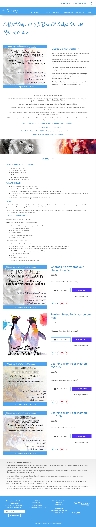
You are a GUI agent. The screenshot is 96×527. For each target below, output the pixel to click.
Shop (47, 12)
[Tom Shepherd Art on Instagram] (67, 3)
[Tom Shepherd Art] (10, 11)
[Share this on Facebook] (57, 303)
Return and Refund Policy (37, 507)
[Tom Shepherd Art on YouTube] (64, 3)
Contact (37, 500)
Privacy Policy (37, 504)
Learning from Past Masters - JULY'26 (70, 414)
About (89, 12)
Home (29, 12)
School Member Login (80, 3)
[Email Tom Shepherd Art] (69, 3)
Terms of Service (37, 502)
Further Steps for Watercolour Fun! (71, 316)
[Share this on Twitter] (52, 303)
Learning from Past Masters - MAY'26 (70, 365)
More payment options (81, 296)
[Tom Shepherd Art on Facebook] (61, 3)
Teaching (78, 12)
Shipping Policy (37, 505)
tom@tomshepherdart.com (59, 510)
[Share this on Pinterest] (62, 303)
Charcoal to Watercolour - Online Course (68, 268)
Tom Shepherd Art (44, 523)
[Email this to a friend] (66, 303)
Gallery (37, 12)
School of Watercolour (63, 12)
